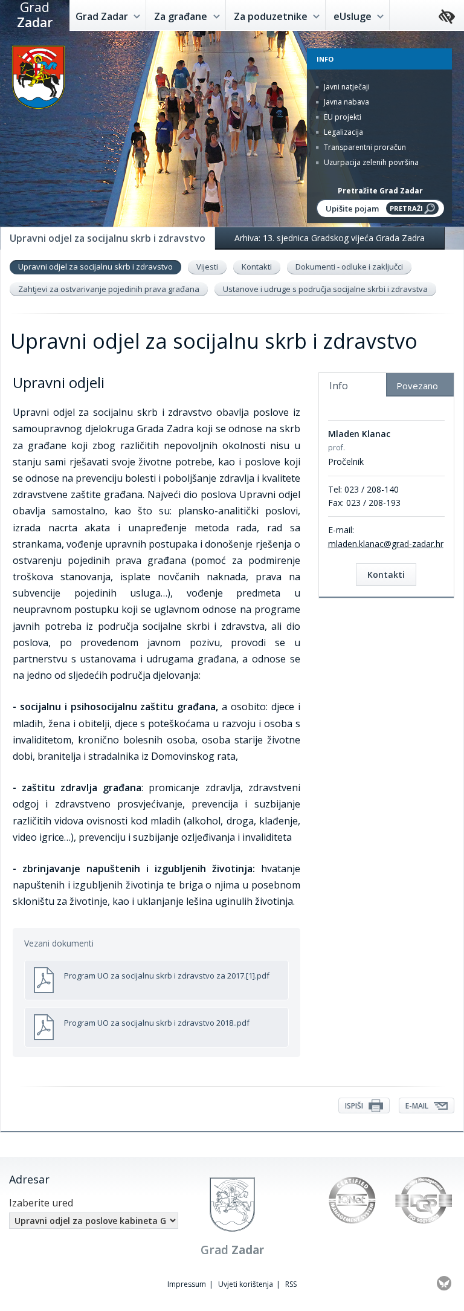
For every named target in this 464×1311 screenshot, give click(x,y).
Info (338, 385)
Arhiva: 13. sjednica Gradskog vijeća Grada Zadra (329, 238)
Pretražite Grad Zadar (380, 191)
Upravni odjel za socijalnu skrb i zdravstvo (95, 266)
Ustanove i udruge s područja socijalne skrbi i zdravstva (325, 288)
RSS (291, 1284)
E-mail (417, 1106)
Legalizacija (342, 132)
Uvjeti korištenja (245, 1284)
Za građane (182, 16)
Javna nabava (345, 102)
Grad (35, 15)
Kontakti (257, 266)
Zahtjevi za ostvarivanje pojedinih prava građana (108, 288)
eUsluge (354, 16)
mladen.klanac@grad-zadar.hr (385, 543)
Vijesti (207, 266)
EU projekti (341, 117)
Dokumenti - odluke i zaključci (349, 266)
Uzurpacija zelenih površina (370, 162)
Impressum (186, 1284)
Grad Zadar (103, 16)
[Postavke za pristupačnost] (447, 17)
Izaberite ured (41, 1202)
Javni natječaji (346, 87)
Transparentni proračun (364, 147)
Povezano (417, 386)
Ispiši (355, 1106)
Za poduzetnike (272, 16)
